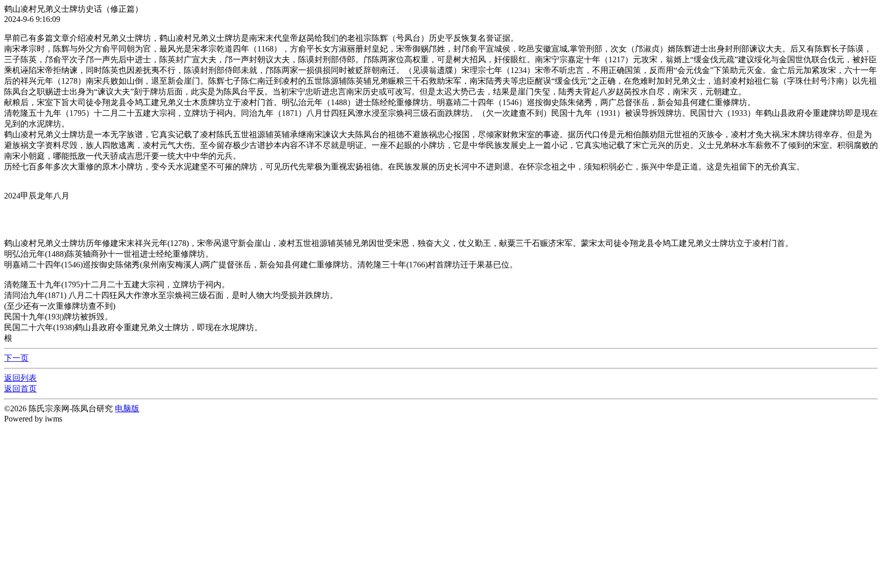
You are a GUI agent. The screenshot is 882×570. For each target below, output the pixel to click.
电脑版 (127, 408)
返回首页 (20, 388)
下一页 (16, 358)
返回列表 (20, 378)
